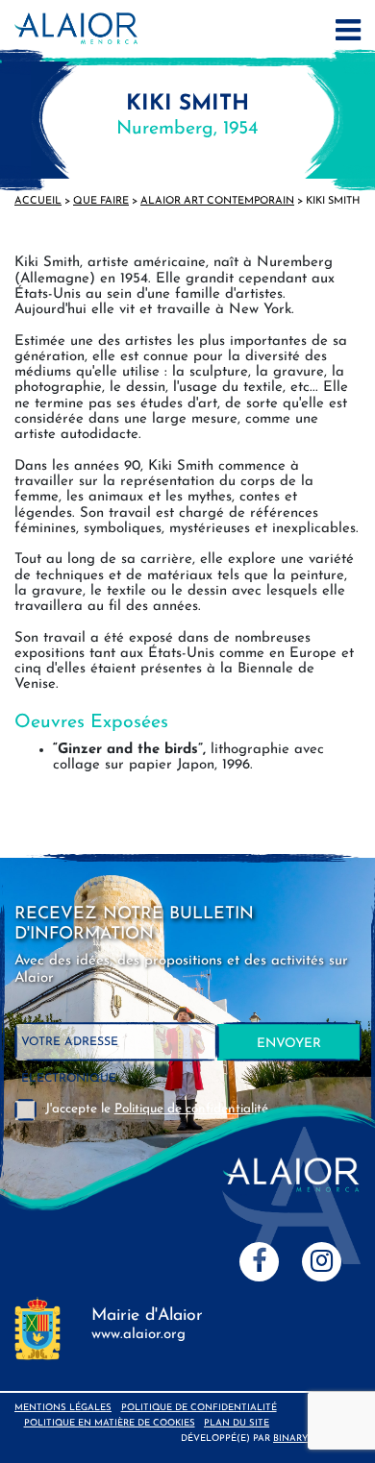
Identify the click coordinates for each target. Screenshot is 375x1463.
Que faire (101, 201)
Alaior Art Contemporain (217, 201)
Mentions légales (63, 1407)
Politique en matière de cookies (109, 1423)
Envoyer (289, 1043)
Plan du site (236, 1423)
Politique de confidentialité (199, 1407)
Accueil (38, 201)
